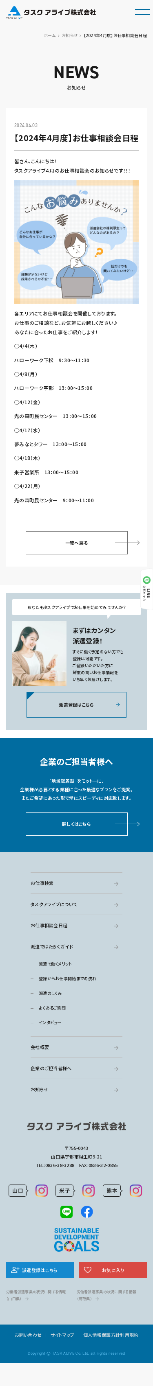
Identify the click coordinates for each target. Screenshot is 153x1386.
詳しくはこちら (76, 824)
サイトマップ (63, 1334)
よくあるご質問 (52, 1008)
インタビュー (50, 1022)
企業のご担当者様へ (51, 1068)
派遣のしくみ (50, 993)
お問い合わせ (28, 1334)
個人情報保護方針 (101, 1334)
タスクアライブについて (54, 904)
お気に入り (113, 1270)
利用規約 (129, 1334)
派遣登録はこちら (76, 704)
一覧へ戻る (76, 542)
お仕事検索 (42, 883)
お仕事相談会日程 (49, 925)
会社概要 (40, 1047)
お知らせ (39, 1089)
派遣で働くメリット (55, 964)
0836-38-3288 (60, 1165)
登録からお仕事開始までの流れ (67, 978)
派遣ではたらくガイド (52, 946)
